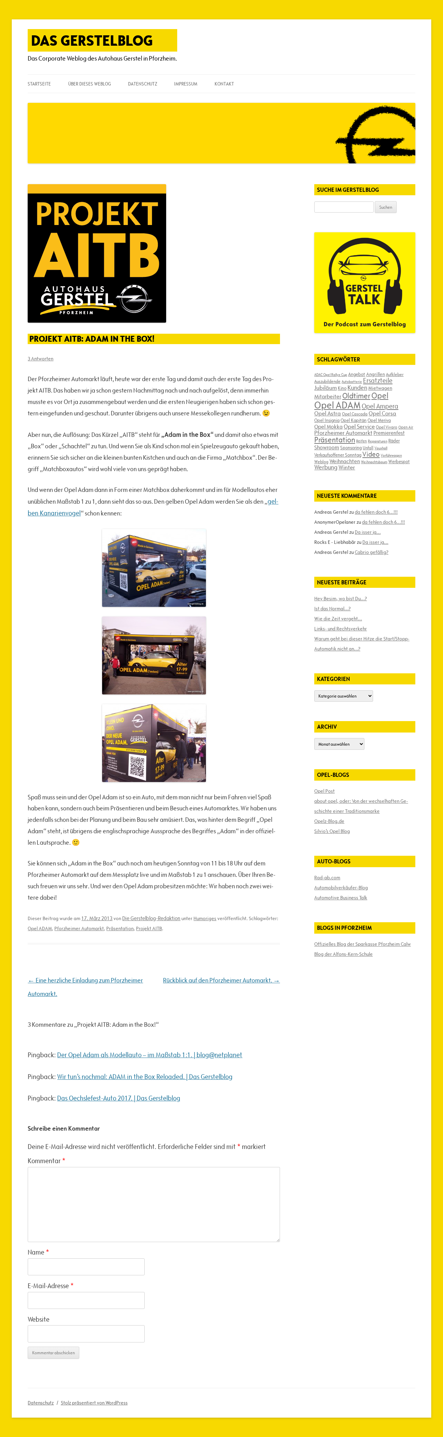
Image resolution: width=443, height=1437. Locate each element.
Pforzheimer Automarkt (79, 928)
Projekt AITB (149, 928)
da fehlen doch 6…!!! (376, 512)
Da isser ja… (368, 532)
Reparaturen (377, 441)
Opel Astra (327, 413)
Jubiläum (325, 388)
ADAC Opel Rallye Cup (330, 374)
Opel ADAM (40, 928)
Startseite (39, 84)
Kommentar (46, 1161)
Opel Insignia (327, 420)
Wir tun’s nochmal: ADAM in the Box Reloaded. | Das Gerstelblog (145, 1076)
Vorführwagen (391, 455)
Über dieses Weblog (89, 84)
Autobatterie (352, 381)
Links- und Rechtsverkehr (340, 629)
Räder (394, 441)
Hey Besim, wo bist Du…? (340, 598)
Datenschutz (142, 84)
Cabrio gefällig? (371, 552)
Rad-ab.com (327, 877)
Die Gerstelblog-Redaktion (151, 918)
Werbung (325, 467)
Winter (346, 467)
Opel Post (324, 791)
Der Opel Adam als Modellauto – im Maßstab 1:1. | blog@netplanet (149, 1055)
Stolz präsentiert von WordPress (94, 1403)
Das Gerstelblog (92, 40)
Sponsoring (351, 447)
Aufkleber (395, 374)
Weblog (321, 461)
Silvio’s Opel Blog (332, 831)
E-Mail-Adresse (51, 1286)
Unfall (368, 447)
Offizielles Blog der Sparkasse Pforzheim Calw (362, 944)
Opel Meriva (379, 420)
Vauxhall (380, 448)
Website (38, 1319)
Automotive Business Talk (340, 898)
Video (371, 454)
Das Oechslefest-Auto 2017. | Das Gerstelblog (118, 1098)
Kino (342, 388)
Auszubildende (327, 381)
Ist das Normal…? (332, 608)
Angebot (356, 374)
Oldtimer (356, 396)
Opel (379, 395)
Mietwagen (380, 388)
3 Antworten (40, 359)
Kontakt (224, 84)
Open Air (405, 427)
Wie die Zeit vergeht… (338, 619)
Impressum (185, 84)
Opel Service (359, 426)
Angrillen (375, 374)
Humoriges (204, 918)
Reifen (361, 440)
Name (38, 1252)
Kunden (357, 388)
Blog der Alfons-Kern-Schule (343, 954)
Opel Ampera (380, 406)
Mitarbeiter (327, 396)
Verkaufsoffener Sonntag (337, 455)
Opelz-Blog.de (329, 821)
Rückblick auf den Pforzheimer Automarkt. (221, 980)
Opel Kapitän (354, 420)
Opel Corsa (382, 413)
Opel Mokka (328, 426)
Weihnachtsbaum (374, 461)
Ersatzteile (377, 380)
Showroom (326, 447)
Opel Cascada (355, 413)
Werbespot (399, 461)
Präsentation (120, 928)
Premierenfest (389, 433)
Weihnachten (344, 461)
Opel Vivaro (386, 427)
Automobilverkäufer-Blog (341, 887)
